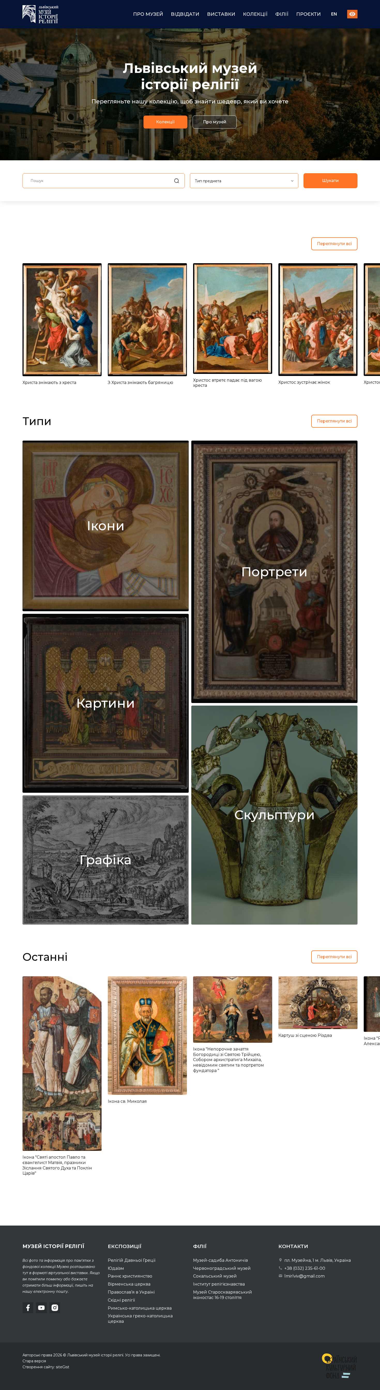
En (334, 14)
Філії (281, 14)
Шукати (330, 180)
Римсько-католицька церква (140, 1308)
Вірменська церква (129, 1284)
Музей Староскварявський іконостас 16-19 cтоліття (222, 1295)
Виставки (221, 14)
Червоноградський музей (222, 1268)
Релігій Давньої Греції (131, 1260)
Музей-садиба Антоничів (220, 1260)
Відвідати (185, 14)
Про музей (148, 14)
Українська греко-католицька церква (140, 1318)
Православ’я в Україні (131, 1292)
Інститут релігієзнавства (219, 1284)
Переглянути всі (334, 243)
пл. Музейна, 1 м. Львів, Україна (317, 1260)
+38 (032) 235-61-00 (304, 1268)
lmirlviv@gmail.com (304, 1276)
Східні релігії (121, 1300)
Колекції (255, 14)
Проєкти (308, 14)
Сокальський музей (215, 1276)
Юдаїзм (116, 1268)
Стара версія (34, 1361)
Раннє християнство (130, 1276)
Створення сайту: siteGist (45, 1367)
